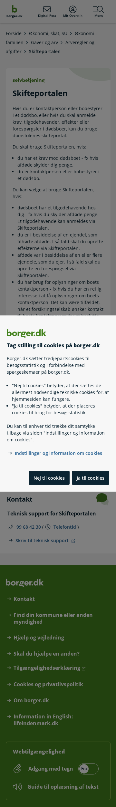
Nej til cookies (49, 478)
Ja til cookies (90, 478)
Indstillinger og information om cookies (58, 453)
